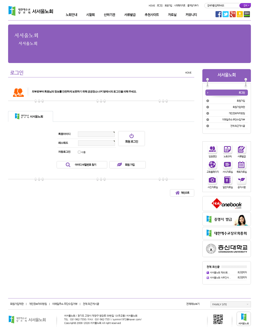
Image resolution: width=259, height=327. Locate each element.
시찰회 (90, 15)
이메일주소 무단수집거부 (233, 119)
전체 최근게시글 (237, 125)
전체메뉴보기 (193, 303)
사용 (83, 152)
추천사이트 (152, 15)
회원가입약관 (239, 107)
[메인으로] (176, 193)
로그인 (159, 5)
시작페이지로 (179, 5)
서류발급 (130, 15)
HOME (152, 5)
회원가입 (168, 5)
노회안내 (71, 15)
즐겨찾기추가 (192, 5)
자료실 (172, 15)
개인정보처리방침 (237, 113)
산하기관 (109, 15)
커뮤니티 (191, 15)
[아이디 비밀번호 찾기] (66, 165)
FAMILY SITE (219, 304)
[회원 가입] (118, 165)
